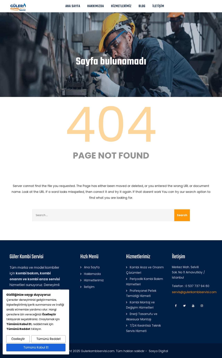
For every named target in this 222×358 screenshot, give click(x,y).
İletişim (158, 6)
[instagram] (202, 306)
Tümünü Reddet (48, 339)
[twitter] (184, 306)
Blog (142, 6)
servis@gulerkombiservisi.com (194, 292)
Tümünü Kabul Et (36, 347)
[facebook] (176, 306)
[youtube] (193, 306)
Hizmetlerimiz (121, 6)
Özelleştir (18, 339)
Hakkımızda (95, 6)
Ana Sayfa (72, 6)
